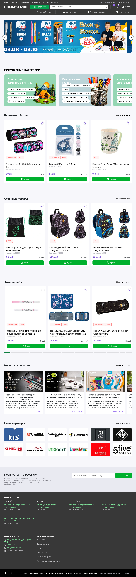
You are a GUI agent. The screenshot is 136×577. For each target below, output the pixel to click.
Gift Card (15, 2)
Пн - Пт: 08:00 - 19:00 (15, 551)
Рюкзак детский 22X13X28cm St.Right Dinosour (72, 249)
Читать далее (36, 411)
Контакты (36, 2)
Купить (32, 179)
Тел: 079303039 (10, 507)
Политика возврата (44, 557)
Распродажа (123, 12)
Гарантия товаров (43, 552)
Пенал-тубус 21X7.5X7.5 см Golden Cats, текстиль (79, 332)
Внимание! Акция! (44, 12)
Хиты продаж (70, 12)
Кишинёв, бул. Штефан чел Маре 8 (17, 505)
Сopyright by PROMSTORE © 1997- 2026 (114, 573)
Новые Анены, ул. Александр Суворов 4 (19, 518)
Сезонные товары (97, 12)
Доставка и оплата (50, 2)
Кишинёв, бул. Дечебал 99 (46, 505)
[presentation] (4, 37)
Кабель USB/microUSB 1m (24, 164)
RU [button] (129, 2)
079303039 (11, 545)
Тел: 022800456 (10, 521)
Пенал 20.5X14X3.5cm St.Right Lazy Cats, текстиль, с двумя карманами (37, 332)
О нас (6, 2)
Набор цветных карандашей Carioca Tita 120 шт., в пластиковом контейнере (116, 166)
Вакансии (25, 2)
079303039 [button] (116, 2)
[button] (7, 352)
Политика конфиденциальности (48, 561)
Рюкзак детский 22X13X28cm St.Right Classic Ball (29, 249)
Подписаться (123, 475)
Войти (127, 7)
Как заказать (41, 540)
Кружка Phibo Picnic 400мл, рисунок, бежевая (72, 165)
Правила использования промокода (59, 573)
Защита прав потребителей (33, 573)
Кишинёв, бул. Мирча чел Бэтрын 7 (82, 505)
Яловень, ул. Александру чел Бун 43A (116, 505)
